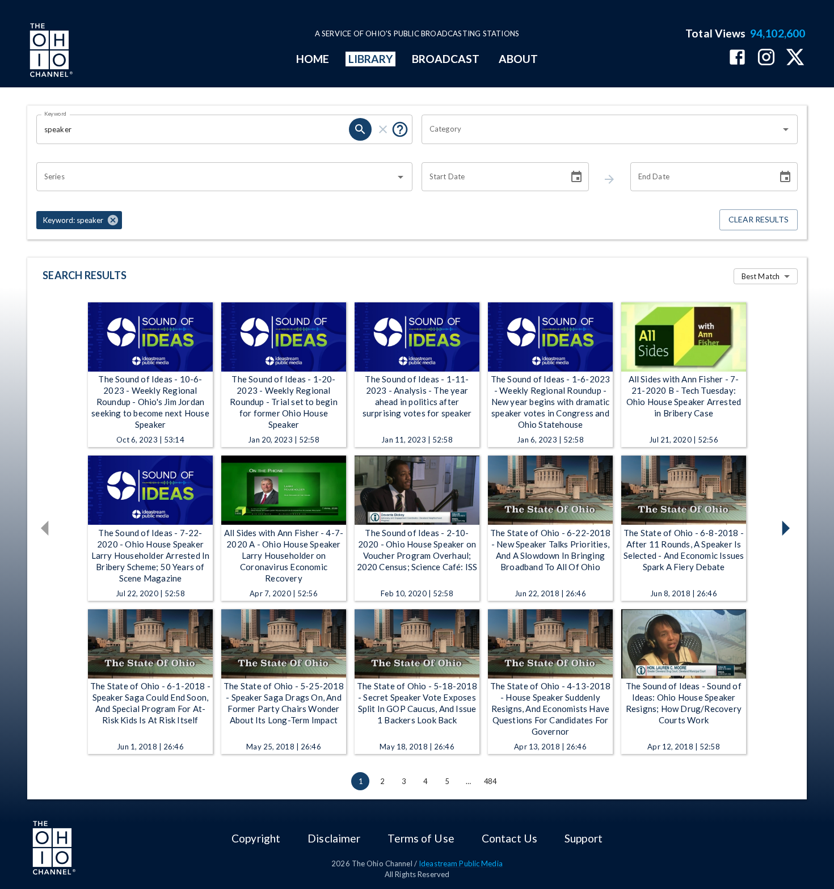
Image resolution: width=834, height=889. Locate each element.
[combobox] (601, 129)
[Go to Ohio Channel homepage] (50, 51)
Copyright (255, 838)
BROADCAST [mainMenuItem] (446, 58)
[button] (79, 220)
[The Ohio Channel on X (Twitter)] (795, 58)
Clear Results (758, 219)
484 (490, 781)
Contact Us (509, 838)
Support (584, 838)
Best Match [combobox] (761, 276)
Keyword (55, 113)
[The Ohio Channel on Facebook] (737, 58)
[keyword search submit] (360, 129)
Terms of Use (420, 838)
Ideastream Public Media (461, 863)
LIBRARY (370, 58)
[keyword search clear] (383, 129)
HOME (312, 58)
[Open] (786, 129)
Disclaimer (334, 838)
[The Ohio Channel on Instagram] (766, 58)
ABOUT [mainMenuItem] (518, 58)
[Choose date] (576, 177)
